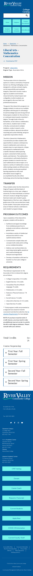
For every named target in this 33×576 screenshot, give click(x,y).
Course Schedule (16, 30)
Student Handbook (7, 30)
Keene (9, 439)
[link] (16, 468)
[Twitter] (11, 422)
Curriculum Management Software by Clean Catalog (17, 570)
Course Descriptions (25, 22)
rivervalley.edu (26, 30)
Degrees (16, 22)
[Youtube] (22, 422)
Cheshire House (6, 441)
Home (7, 22)
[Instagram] (18, 422)
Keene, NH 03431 (7, 445)
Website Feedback (16, 566)
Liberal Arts (13, 43)
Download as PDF (11, 61)
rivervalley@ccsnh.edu (9, 409)
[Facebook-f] (14, 422)
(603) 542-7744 (9, 406)
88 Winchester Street (8, 443)
